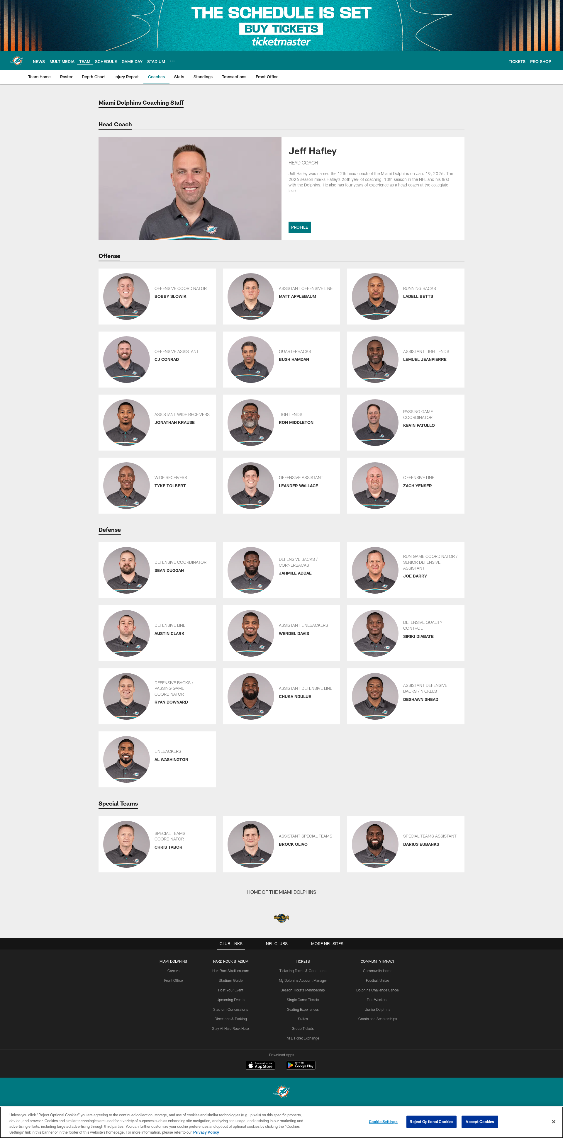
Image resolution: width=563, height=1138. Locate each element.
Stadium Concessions (230, 1009)
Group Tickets (303, 1028)
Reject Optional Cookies (431, 1121)
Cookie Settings (383, 1121)
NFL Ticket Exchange (303, 1038)
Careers (173, 971)
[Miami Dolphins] (281, 1092)
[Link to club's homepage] (16, 61)
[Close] (553, 1121)
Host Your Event (230, 990)
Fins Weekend (378, 1000)
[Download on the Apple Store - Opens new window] (260, 1066)
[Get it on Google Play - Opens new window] (300, 1068)
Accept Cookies (480, 1121)
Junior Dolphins (377, 1009)
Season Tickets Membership (303, 990)
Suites (303, 1019)
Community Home (377, 971)
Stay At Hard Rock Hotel (231, 1028)
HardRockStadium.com (230, 971)
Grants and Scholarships (377, 1019)
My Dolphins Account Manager (303, 980)
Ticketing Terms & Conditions (302, 971)
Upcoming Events (231, 1000)
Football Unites (377, 980)
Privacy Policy (206, 1131)
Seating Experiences (303, 1009)
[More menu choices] (172, 61)
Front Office (173, 980)
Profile (299, 227)
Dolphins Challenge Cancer (377, 990)
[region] (281, 1122)
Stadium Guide (231, 980)
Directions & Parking (231, 1019)
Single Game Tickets (303, 1000)
